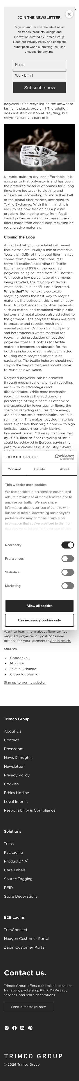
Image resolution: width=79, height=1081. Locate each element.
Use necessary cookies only (39, 620)
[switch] (67, 558)
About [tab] (65, 469)
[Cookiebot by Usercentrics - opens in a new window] (56, 457)
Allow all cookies (39, 606)
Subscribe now (39, 87)
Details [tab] (39, 469)
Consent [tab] (14, 469)
